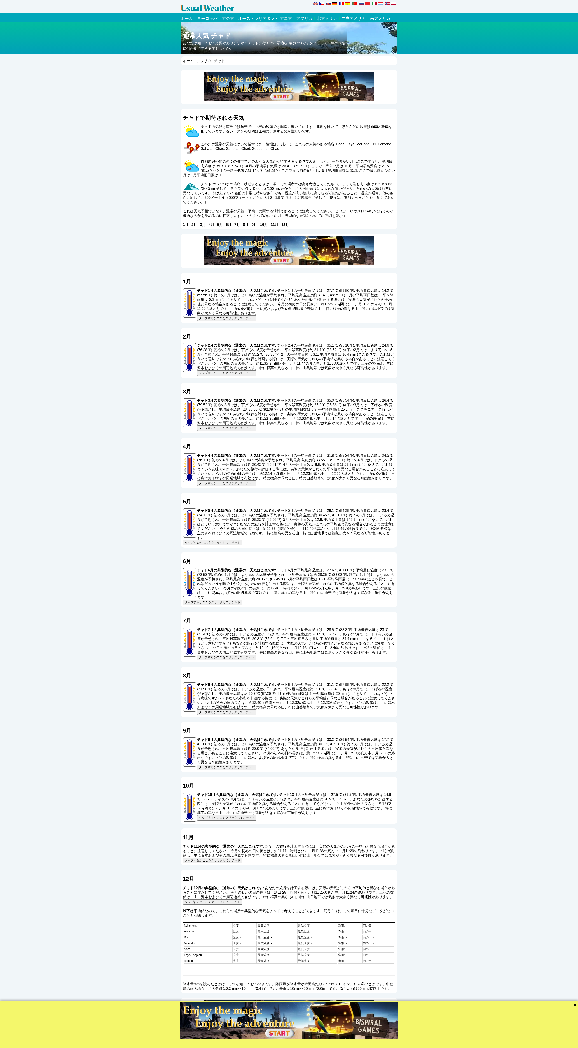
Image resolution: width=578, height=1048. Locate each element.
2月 (194, 225)
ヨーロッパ (207, 18)
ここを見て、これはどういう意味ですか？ (257, 299)
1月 (186, 225)
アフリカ (304, 18)
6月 (228, 225)
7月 (237, 225)
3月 (203, 225)
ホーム (187, 18)
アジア (228, 18)
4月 (211, 225)
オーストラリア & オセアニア (265, 18)
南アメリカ (380, 18)
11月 (274, 225)
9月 (254, 225)
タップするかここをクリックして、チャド (227, 318)
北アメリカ (327, 18)
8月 (246, 225)
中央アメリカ (353, 18)
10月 (264, 225)
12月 (285, 225)
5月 (220, 225)
